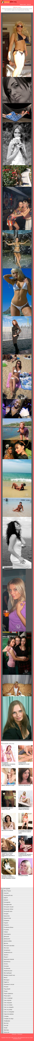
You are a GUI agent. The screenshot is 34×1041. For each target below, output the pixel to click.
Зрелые (6, 954)
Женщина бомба (23, 875)
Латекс (6, 964)
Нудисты (6, 982)
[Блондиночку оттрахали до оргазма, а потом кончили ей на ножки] (25, 843)
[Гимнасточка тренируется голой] (25, 753)
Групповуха (7, 934)
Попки (5, 991)
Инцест (6, 957)
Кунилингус (7, 961)
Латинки (6, 966)
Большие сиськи (8, 906)
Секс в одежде (8, 998)
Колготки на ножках (7, 830)
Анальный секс (8, 895)
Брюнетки (6, 916)
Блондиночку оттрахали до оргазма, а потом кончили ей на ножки (25, 855)
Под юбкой (7, 989)
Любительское (8, 970)
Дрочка (6, 943)
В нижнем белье (8, 927)
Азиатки (6, 893)
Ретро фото (7, 995)
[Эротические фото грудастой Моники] (25, 798)
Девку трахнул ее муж (8, 785)
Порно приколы (8, 993)
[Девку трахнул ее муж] (8, 776)
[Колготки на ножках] (8, 821)
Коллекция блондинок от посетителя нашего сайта (25, 832)
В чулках (6, 929)
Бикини (6, 900)
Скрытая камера (9, 1014)
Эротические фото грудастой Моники (23, 808)
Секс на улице (8, 1009)
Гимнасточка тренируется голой (23, 763)
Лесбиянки (7, 968)
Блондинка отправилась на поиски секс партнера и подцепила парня (8, 764)
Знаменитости (8, 952)
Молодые (6, 979)
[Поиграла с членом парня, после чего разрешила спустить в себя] (8, 843)
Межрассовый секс (9, 975)
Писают (6, 986)
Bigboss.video (23, 4)
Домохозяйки (8, 941)
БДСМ (6, 897)
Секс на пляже (8, 1005)
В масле (6, 925)
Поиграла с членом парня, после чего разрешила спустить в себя (8, 855)
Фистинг (6, 1023)
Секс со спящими (9, 1011)
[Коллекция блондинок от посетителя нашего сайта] (25, 821)
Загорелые (7, 950)
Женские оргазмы (9, 945)
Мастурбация (8, 973)
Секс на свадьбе (9, 1007)
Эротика (6, 1030)
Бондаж (6, 913)
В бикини (6, 920)
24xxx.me (29, 4)
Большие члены (8, 909)
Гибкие (6, 932)
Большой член (8, 911)
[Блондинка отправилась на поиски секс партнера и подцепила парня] (8, 753)
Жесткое (6, 948)
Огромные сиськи (9, 984)
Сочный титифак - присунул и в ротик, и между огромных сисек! (8, 877)
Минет (5, 977)
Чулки (5, 1027)
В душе (6, 922)
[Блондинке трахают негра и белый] (8, 798)
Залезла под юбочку (24, 785)
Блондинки (7, 902)
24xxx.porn (14, 1034)
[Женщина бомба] (25, 866)
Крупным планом (9, 959)
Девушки (6, 936)
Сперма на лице (8, 1018)
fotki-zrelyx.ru (8, 1037)
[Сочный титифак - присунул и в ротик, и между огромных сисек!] (8, 866)
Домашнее (7, 938)
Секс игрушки (8, 1002)
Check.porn (19, 1034)
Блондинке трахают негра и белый (7, 808)
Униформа (7, 1021)
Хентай (6, 1025)
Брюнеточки (7, 918)
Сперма (6, 1016)
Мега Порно (7, 891)
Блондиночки (8, 904)
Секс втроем (7, 1000)
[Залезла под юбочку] (25, 776)
